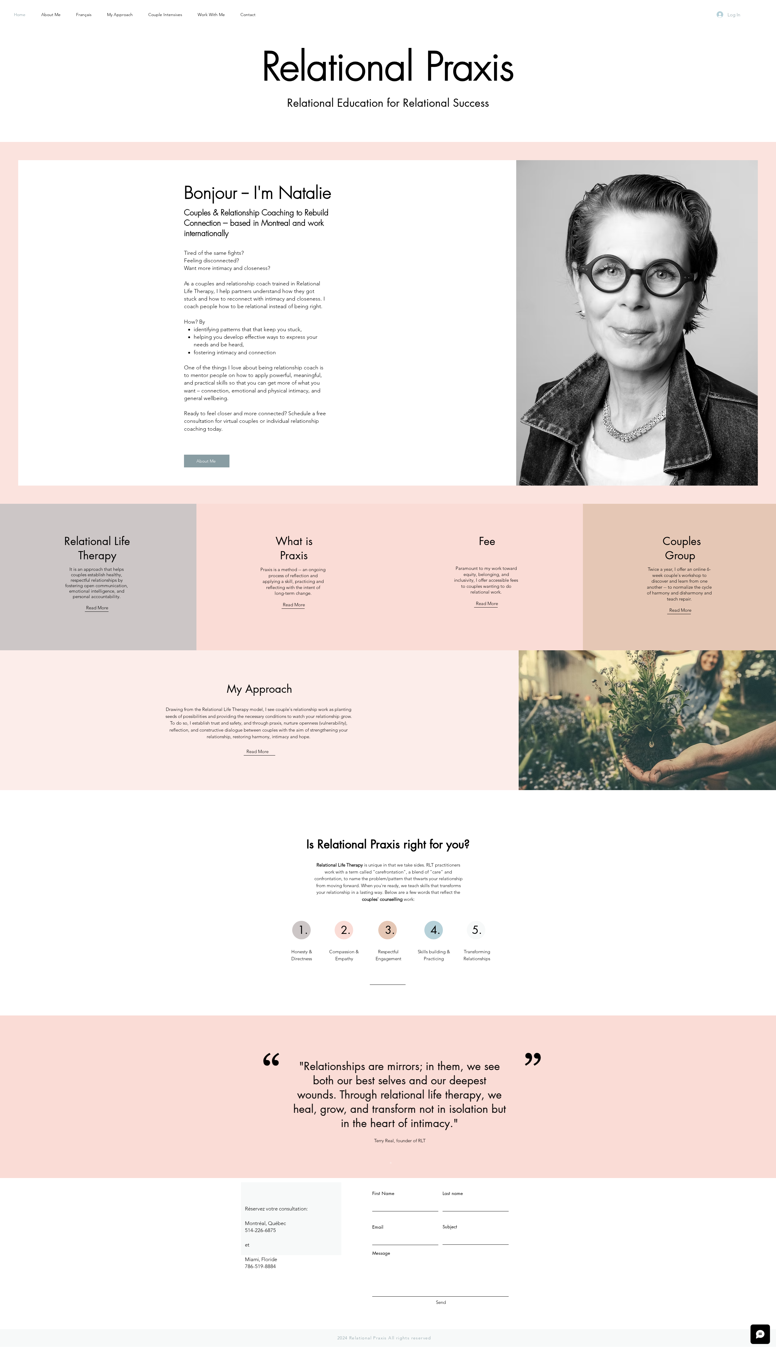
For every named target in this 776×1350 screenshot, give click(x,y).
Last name (453, 1193)
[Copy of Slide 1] (391, 1163)
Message (381, 1253)
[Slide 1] (385, 1163)
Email (377, 1227)
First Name (383, 1193)
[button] (211, 14)
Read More (97, 608)
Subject (450, 1226)
